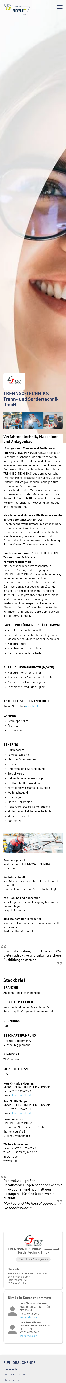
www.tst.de (32, 706)
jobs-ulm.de (10, 1368)
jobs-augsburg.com (14, 1374)
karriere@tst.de (22, 1095)
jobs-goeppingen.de (14, 1380)
